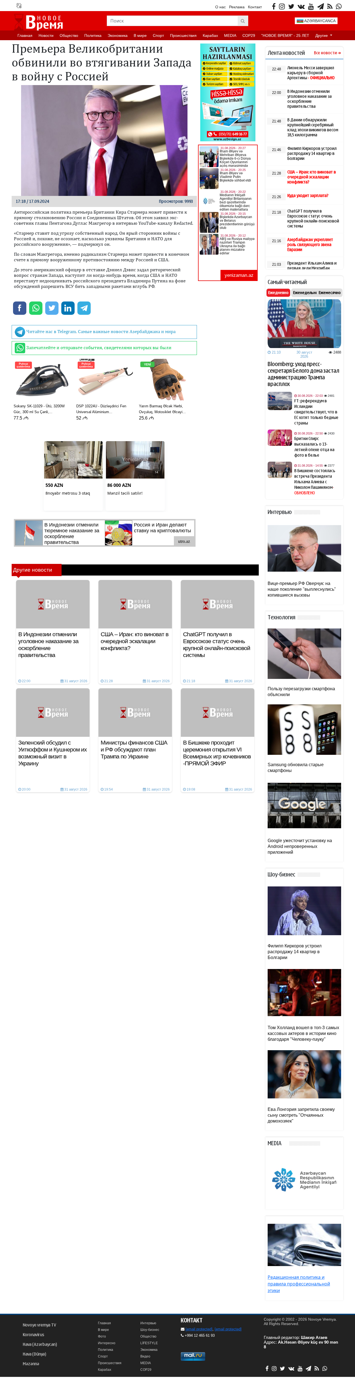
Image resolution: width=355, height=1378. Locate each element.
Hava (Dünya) (34, 1354)
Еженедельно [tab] (305, 293)
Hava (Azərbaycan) (40, 1344)
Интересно (106, 1343)
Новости (46, 35)
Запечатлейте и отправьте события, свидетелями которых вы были (98, 347)
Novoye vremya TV (39, 1325)
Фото (102, 1336)
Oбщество (69, 35)
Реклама (237, 7)
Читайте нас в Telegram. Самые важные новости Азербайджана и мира (100, 331)
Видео (145, 1356)
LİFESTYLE (149, 1343)
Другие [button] (322, 35)
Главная (24, 35)
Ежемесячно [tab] (330, 293)
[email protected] (199, 1329)
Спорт (158, 35)
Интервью (148, 1323)
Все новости (325, 53)
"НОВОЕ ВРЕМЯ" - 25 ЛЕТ (285, 35)
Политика (93, 35)
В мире (140, 35)
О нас (220, 7)
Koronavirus (33, 1335)
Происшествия (183, 35)
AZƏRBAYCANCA (319, 21)
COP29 (248, 35)
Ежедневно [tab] (278, 293)
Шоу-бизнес (149, 1330)
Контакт (255, 7)
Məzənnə (31, 1364)
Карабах (210, 35)
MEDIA (230, 35)
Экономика (118, 35)
